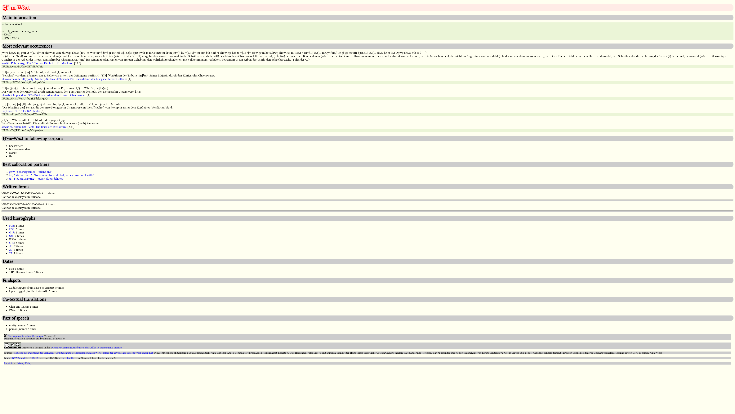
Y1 (10, 253)
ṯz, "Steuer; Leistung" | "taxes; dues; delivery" (36, 178)
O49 (11, 243)
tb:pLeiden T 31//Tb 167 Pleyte (20, 111)
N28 (11, 225)
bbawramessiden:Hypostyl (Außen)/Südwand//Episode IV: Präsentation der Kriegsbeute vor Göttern (64, 79)
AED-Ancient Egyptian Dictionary (25, 336)
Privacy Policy (24, 363)
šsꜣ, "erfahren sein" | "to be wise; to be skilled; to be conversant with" (51, 175)
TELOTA (33, 358)
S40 (11, 236)
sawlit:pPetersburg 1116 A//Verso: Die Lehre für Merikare (37, 63)
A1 (11, 246)
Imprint (8, 363)
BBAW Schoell (18, 358)
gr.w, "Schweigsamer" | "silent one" (30, 171)
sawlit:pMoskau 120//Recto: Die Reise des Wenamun (34, 127)
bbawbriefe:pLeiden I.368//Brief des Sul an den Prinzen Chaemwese (43, 95)
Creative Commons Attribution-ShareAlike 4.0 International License (87, 347)
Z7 (10, 249)
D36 (11, 229)
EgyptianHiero (69, 358)
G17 (11, 232)
